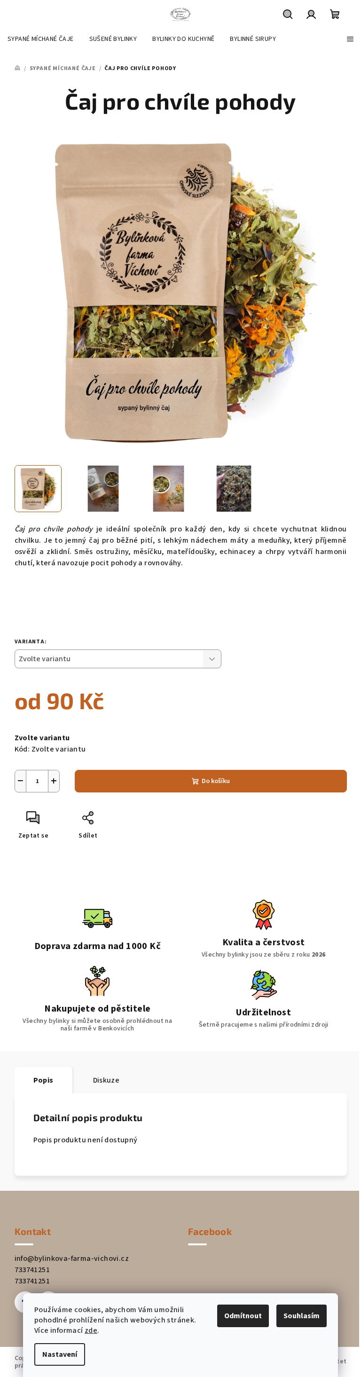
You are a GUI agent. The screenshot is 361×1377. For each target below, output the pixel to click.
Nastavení (59, 1354)
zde (91, 1330)
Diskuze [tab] (106, 1080)
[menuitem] (40, 39)
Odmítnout (243, 1316)
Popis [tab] (43, 1080)
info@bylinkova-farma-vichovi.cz (72, 1258)
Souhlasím (301, 1316)
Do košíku (216, 781)
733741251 (32, 1270)
